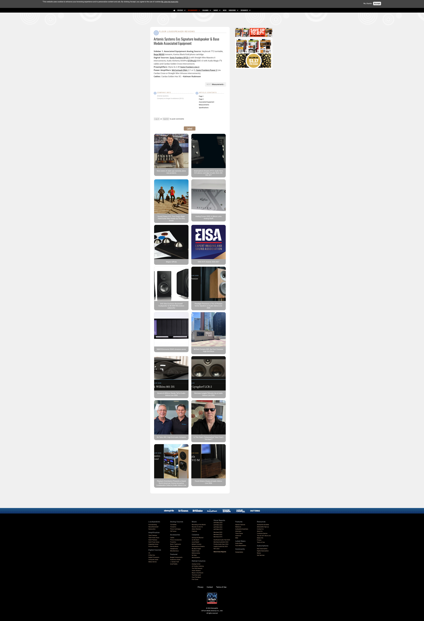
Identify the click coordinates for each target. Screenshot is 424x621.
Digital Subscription (263, 551)
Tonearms (173, 527)
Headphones (174, 548)
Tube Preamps (152, 535)
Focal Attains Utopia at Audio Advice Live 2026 (208, 482)
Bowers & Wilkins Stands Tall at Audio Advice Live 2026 (171, 394)
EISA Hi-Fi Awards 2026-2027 (208, 262)
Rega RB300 (159, 54)
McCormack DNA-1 (180, 70)
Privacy (259, 540)
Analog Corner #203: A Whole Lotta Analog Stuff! (208, 217)
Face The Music (196, 577)
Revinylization (196, 557)
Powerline (173, 542)
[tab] (190, 128)
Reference (238, 527)
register (166, 119)
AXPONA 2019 (218, 529)
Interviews (238, 531)
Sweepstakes (239, 552)
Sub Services (260, 555)
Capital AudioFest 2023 (221, 546)
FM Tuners (173, 531)
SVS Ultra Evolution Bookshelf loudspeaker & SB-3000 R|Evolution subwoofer (171, 306)
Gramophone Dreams (198, 546)
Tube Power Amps (153, 537)
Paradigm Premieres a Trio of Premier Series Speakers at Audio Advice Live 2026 (208, 306)
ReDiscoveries (196, 553)
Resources (244, 10)
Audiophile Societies (263, 524)
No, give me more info (169, 2)
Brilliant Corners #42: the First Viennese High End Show (208, 350)
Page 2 (201, 99)
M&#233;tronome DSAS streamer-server (171, 349)
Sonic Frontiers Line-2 (189, 67)
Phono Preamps (153, 546)
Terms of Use (261, 542)
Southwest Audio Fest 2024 (222, 540)
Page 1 (201, 96)
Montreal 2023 (218, 532)
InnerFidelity (173, 564)
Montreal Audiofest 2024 (221, 542)
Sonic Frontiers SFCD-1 (180, 57)
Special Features (240, 524)
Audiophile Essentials (241, 529)
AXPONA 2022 (218, 527)
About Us (259, 531)
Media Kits (260, 538)
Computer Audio (153, 559)
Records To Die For (197, 527)
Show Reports (219, 520)
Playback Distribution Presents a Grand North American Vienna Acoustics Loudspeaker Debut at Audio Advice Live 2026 (171, 484)
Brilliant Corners (196, 544)
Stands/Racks (174, 546)
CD (149, 553)
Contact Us (260, 529)
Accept (377, 3)
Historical (238, 535)
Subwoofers (151, 529)
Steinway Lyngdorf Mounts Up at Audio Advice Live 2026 (208, 394)
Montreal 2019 (218, 537)
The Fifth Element (197, 568)
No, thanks (367, 3)
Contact (210, 587)
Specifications (203, 107)
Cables (172, 537)
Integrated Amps (153, 544)
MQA (236, 538)
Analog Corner (196, 564)
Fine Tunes (195, 579)
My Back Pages (196, 548)
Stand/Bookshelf (153, 527)
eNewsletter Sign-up (263, 527)
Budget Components (176, 557)
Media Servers (152, 562)
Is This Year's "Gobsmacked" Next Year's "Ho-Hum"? (208, 438)
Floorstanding (152, 524)
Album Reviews (196, 529)
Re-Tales (194, 555)
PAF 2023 (216, 548)
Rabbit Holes (195, 551)
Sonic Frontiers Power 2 (206, 70)
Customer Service (262, 533)
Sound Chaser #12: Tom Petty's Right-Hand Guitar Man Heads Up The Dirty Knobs (171, 218)
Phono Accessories (176, 540)
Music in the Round (197, 573)
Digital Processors (153, 557)
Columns (205, 10)
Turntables (173, 524)
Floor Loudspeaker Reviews (177, 31)
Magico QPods (171, 262)
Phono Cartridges (175, 529)
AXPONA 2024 (218, 522)
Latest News (240, 541)
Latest (189, 128)
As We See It (195, 540)
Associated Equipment (206, 102)
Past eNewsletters (240, 545)
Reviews (180, 10)
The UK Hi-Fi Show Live (264, 535)
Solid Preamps (152, 540)
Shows (215, 10)
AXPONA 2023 (218, 525)
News (224, 10)
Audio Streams (196, 570)
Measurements (218, 84)
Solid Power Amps (153, 542)
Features (194, 531)
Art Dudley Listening (198, 566)
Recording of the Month (199, 524)
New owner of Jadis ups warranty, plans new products (171, 172)
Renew (259, 553)
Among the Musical (197, 537)
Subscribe (232, 10)
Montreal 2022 (218, 534)
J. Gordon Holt (174, 562)
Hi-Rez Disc (151, 555)
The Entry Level (196, 575)
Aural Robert (195, 542)
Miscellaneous (174, 551)
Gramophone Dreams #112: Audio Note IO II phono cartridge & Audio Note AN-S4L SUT (208, 173)
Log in (156, 119)
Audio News (238, 543)
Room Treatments (175, 544)
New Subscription (262, 548)
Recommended (192, 10)
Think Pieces (239, 533)
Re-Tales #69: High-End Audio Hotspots (171, 437)
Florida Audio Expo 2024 (221, 544)
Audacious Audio (175, 559)
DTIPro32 (192, 61)
